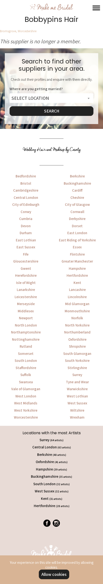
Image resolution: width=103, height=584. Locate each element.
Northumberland (77, 332)
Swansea (26, 382)
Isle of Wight (26, 282)
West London (25, 396)
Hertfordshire (77, 275)
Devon (26, 226)
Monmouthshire (77, 311)
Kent (77, 282)
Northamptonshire (26, 332)
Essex (77, 247)
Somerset (26, 353)
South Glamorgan (77, 353)
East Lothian (26, 240)
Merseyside (26, 303)
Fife (26, 254)
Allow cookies (54, 574)
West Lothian (77, 396)
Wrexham (77, 417)
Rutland (26, 346)
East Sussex (26, 247)
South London (26, 360)
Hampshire (77, 268)
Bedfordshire (26, 176)
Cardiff (77, 190)
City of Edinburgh (25, 204)
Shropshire (77, 346)
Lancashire (77, 289)
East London (77, 233)
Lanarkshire (26, 289)
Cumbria (25, 218)
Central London (26, 197)
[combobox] (51, 98)
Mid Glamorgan (77, 303)
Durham (26, 233)
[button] (96, 7)
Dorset (77, 226)
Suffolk (25, 374)
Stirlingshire (77, 367)
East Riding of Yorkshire (77, 240)
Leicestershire (26, 297)
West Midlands (25, 403)
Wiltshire (77, 410)
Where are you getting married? (36, 89)
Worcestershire (26, 417)
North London (26, 325)
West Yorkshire (25, 410)
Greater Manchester (77, 261)
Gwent (26, 268)
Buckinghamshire (77, 183)
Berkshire (77, 176)
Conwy (26, 211)
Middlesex (26, 311)
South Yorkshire (77, 360)
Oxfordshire (77, 339)
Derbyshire (77, 218)
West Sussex (77, 403)
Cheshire (77, 197)
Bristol (25, 183)
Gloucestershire (25, 261)
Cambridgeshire (25, 190)
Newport (26, 318)
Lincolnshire (77, 297)
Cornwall (77, 211)
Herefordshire (26, 275)
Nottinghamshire (26, 339)
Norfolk (77, 318)
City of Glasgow (77, 204)
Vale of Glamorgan (25, 389)
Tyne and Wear (77, 382)
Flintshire (77, 254)
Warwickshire (77, 389)
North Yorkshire (77, 325)
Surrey (77, 374)
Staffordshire (26, 367)
